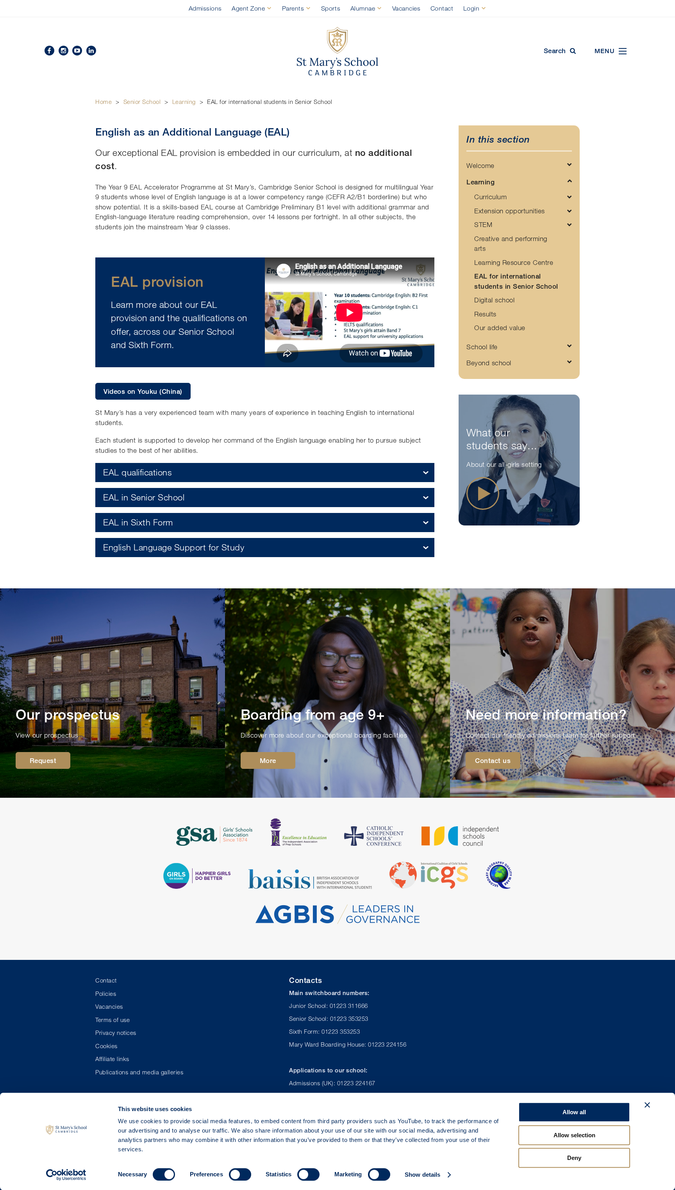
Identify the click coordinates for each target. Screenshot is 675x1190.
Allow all (574, 1112)
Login (471, 8)
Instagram (63, 50)
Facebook (49, 50)
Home (103, 101)
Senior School (142, 101)
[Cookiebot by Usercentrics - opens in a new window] (66, 1175)
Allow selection (574, 1135)
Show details (422, 1174)
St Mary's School (337, 51)
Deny (574, 1157)
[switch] (240, 1174)
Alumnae (362, 8)
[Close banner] (647, 1105)
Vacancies (406, 8)
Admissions (205, 8)
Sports (330, 8)
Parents (293, 8)
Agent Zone (248, 8)
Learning (184, 101)
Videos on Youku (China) (143, 391)
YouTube (77, 50)
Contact (442, 8)
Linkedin (91, 50)
